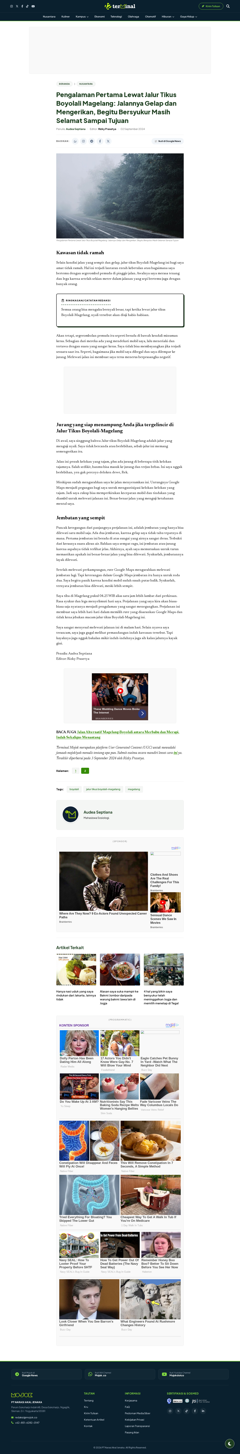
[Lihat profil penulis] (70, 822)
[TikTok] (27, 6)
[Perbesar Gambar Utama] (120, 237)
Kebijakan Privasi (134, 1419)
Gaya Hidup (187, 16)
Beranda (64, 84)
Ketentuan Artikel (94, 1419)
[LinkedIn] (203, 1411)
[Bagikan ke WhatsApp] (75, 141)
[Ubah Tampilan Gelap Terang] (229, 1443)
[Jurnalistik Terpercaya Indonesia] (200, 1401)
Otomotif (150, 16)
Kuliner (66, 16)
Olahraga (133, 16)
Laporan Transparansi (137, 1426)
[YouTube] (33, 6)
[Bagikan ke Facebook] (100, 141)
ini (175, 753)
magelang (134, 789)
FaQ (127, 1406)
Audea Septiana (98, 812)
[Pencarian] (228, 6)
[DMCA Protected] (178, 1401)
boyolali (74, 789)
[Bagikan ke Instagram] (83, 141)
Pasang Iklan (132, 1432)
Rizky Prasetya (133, 758)
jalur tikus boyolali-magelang (103, 789)
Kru (86, 1406)
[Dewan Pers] (187, 1401)
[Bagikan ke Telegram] (91, 141)
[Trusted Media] (169, 1401)
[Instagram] (11, 6)
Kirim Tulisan (91, 1413)
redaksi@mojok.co (26, 1417)
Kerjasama (131, 1400)
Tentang (89, 1400)
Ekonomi (99, 16)
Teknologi (116, 16)
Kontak (88, 1426)
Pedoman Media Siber (137, 1413)
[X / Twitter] (17, 6)
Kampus (81, 16)
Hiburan (167, 16)
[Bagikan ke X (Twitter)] (108, 141)
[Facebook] (22, 6)
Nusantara (49, 16)
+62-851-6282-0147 (27, 1422)
